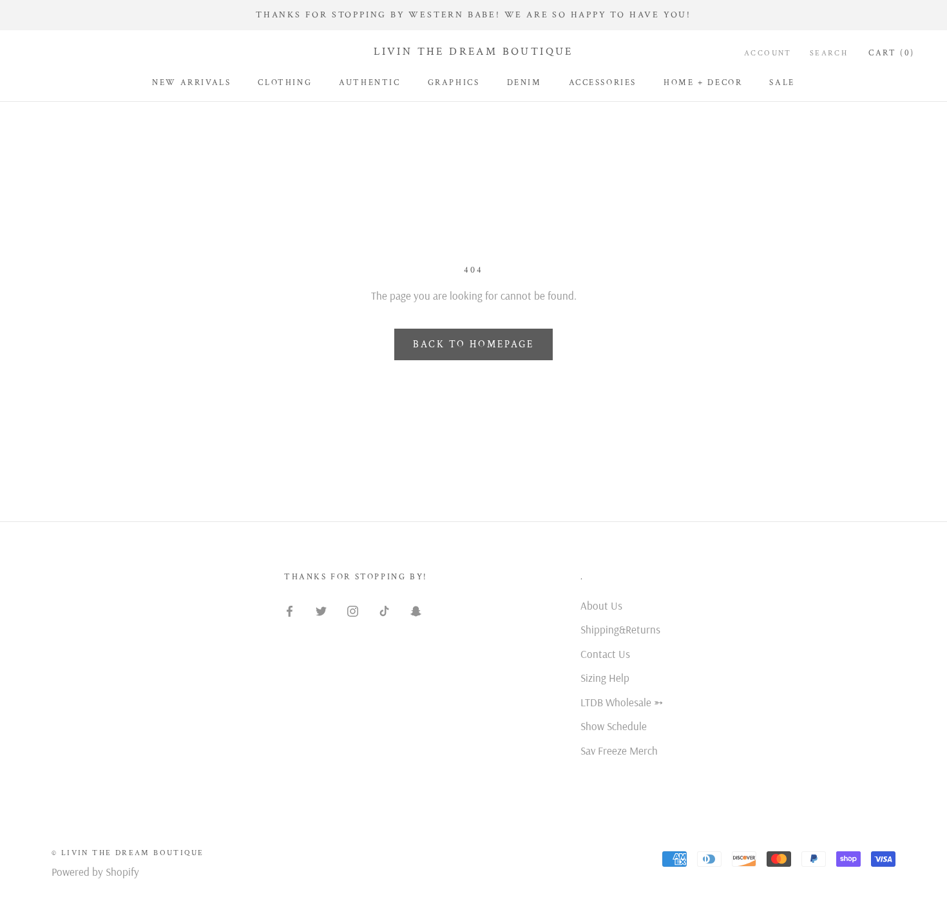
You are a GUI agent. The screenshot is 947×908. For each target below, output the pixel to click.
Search (829, 53)
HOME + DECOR (703, 82)
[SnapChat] (415, 610)
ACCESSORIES (603, 82)
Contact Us (605, 654)
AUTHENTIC (369, 82)
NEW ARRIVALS (191, 82)
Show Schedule (613, 726)
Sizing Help (604, 677)
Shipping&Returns (620, 629)
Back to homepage (473, 344)
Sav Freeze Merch (619, 750)
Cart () (891, 53)
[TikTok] (384, 610)
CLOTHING (285, 82)
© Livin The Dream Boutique (128, 853)
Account (768, 53)
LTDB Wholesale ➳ (621, 702)
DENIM (524, 82)
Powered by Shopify (95, 871)
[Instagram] (352, 610)
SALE (781, 82)
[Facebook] (289, 610)
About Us (601, 605)
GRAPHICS (454, 82)
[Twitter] (321, 610)
